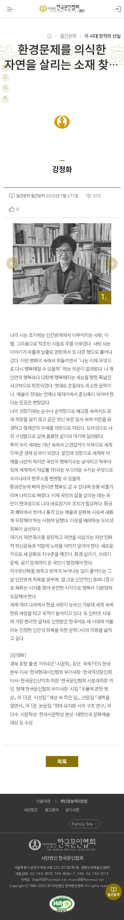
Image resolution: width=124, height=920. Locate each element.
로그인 (118, 9)
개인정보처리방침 (73, 801)
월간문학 (113, 894)
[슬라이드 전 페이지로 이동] (12, 263)
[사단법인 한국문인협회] (61, 9)
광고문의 (52, 809)
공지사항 (72, 809)
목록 (62, 761)
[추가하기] (5, 66)
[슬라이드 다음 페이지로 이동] (111, 263)
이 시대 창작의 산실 (102, 36)
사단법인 (31, 809)
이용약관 (43, 801)
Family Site (82, 823)
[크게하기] (5, 98)
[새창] (61, 905)
